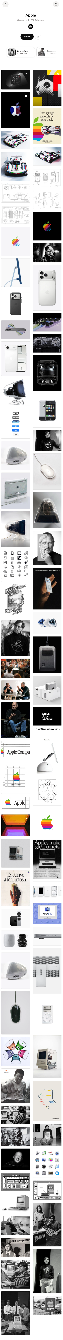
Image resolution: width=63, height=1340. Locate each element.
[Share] (38, 37)
